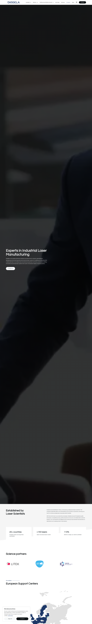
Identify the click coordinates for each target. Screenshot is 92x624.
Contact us (10, 268)
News (73, 2)
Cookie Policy (10, 615)
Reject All (10, 618)
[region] (16, 614)
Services (63, 2)
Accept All (22, 618)
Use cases (57, 2)
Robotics (34, 2)
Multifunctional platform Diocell (46, 2)
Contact (82, 2)
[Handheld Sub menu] (30, 2)
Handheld (28, 2)
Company (68, 2)
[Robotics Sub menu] (37, 2)
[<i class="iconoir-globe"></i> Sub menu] (76, 2)
